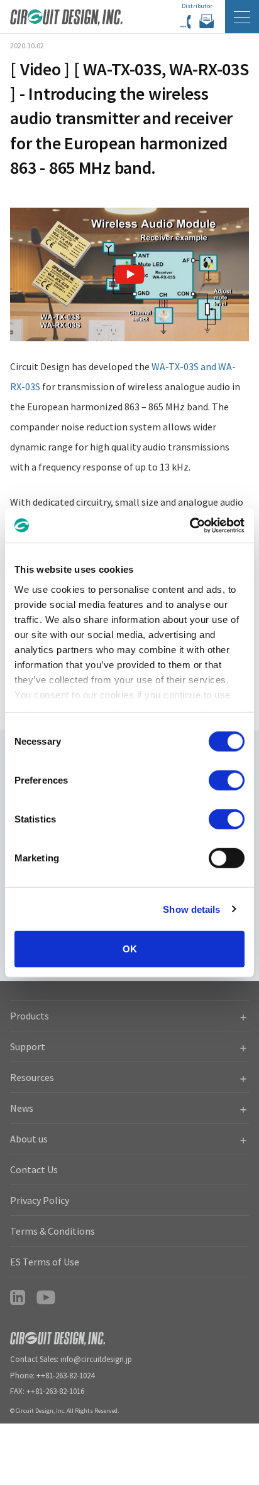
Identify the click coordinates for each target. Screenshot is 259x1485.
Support (27, 1046)
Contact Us (34, 1169)
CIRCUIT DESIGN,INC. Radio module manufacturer (66, 22)
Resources (32, 1077)
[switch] (227, 780)
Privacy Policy (39, 1200)
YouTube (45, 1297)
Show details (191, 908)
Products (29, 1015)
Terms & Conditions (52, 1231)
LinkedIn (17, 1297)
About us (29, 1138)
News (21, 1108)
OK (130, 949)
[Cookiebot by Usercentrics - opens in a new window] (190, 525)
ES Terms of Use (44, 1261)
